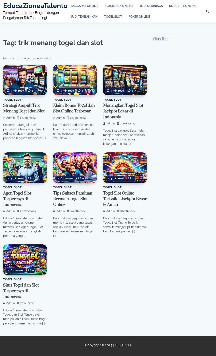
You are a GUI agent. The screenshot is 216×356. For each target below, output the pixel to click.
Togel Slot (113, 16)
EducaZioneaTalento (35, 5)
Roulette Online (182, 6)
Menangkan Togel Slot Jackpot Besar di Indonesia (123, 111)
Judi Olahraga (151, 6)
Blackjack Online (118, 6)
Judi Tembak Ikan (84, 16)
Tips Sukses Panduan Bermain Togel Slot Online (72, 199)
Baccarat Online (84, 6)
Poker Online (139, 16)
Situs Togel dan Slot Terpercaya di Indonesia (21, 291)
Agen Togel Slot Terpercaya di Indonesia (17, 199)
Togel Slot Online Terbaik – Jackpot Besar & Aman (125, 199)
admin (10, 117)
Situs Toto (161, 39)
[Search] (207, 11)
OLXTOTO (123, 345)
